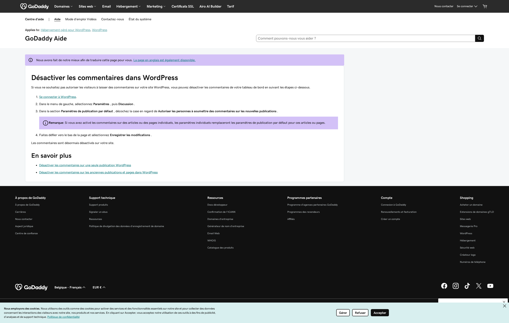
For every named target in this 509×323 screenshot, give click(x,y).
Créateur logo (468, 254)
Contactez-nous (112, 19)
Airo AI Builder (210, 6)
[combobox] (366, 38)
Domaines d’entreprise (220, 219)
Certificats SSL (183, 6)
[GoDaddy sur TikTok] (467, 288)
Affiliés (291, 219)
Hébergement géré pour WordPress (65, 29)
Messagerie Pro (468, 226)
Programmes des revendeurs (303, 212)
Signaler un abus (98, 212)
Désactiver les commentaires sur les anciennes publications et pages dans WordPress (98, 172)
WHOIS (211, 240)
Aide (57, 19)
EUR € (97, 287)
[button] (504, 302)
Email (106, 6)
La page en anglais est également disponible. (164, 60)
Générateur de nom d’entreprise (225, 226)
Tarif (230, 6)
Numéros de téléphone (473, 262)
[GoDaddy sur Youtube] (490, 288)
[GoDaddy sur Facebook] (444, 288)
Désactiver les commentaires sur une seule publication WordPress (85, 165)
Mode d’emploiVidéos (80, 19)
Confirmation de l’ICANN (221, 212)
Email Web (213, 233)
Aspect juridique (24, 226)
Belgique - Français (68, 287)
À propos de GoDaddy (27, 204)
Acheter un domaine (471, 204)
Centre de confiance (26, 233)
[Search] (479, 38)
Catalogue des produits (220, 247)
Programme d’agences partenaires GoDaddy (312, 204)
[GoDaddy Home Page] (31, 287)
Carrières (20, 212)
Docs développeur (217, 204)
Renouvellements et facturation (399, 212)
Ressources (95, 219)
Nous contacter (23, 219)
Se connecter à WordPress (57, 96)
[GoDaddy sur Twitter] (478, 288)
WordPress (99, 29)
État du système (140, 19)
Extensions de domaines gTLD (477, 212)
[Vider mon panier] (485, 6)
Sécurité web (467, 247)
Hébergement (468, 240)
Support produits (98, 204)
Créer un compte (390, 219)
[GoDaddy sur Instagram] (455, 288)
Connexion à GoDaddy (393, 204)
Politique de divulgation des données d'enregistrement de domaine (126, 226)
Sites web (465, 219)
